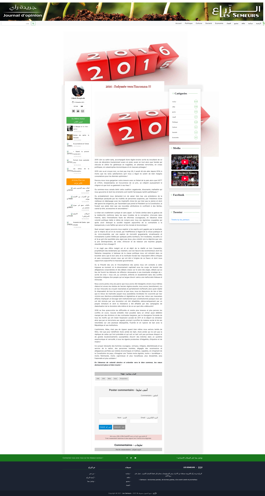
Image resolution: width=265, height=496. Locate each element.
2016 (97, 379)
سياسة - (128, 473)
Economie (219, 23)
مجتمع (236, 23)
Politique (189, 23)
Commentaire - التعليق (149, 395)
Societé (208, 23)
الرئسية (258, 23)
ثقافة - (129, 477)
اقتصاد (229, 23)
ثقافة (243, 23)
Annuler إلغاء (119, 427)
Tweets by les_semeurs (180, 220)
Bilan (109, 379)
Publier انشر (105, 427)
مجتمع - (128, 481)
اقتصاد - (128, 485)
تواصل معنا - (91, 481)
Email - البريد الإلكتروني (149, 418)
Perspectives (124, 379)
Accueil (178, 24)
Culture (199, 23)
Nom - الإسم (122, 418)
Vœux (115, 379)
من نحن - (92, 473)
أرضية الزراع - (90, 477)
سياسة (250, 23)
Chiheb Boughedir (78, 98)
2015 (103, 379)
